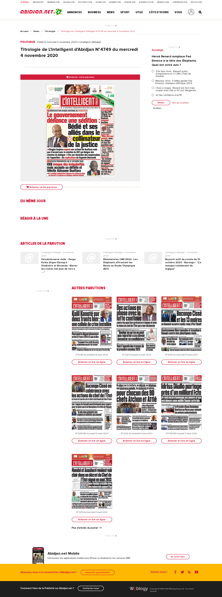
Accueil (24, 31)
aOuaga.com (69, 2)
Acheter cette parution (81, 77)
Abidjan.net (38, 2)
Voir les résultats (180, 103)
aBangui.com (163, 2)
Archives (157, 108)
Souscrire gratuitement (97, 572)
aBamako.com (53, 2)
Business (94, 12)
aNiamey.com (115, 2)
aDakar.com (129, 2)
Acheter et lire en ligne (92, 362)
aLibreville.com (146, 2)
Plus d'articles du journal (85, 527)
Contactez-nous (91, 588)
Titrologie (50, 31)
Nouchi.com (196, 2)
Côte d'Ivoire (159, 12)
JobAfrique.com (179, 2)
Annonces (74, 12)
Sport (125, 12)
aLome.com (101, 2)
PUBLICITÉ (110, 25)
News (110, 12)
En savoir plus (178, 556)
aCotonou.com (85, 2)
